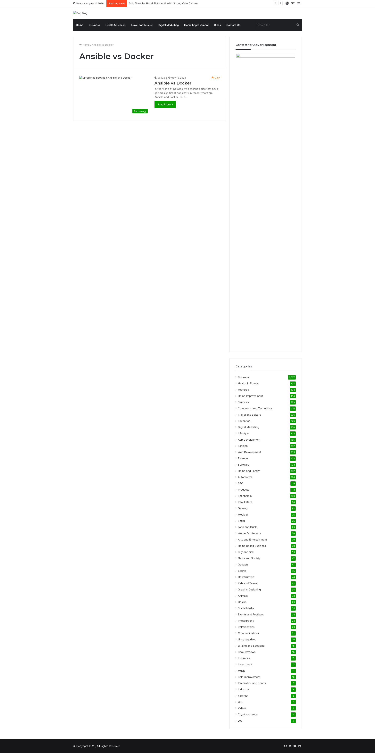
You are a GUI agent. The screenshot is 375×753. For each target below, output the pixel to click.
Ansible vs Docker (172, 83)
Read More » (165, 104)
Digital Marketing (168, 25)
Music (241, 670)
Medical (243, 514)
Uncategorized (247, 639)
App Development (249, 439)
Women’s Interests (249, 533)
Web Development (249, 452)
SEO (240, 483)
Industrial (243, 689)
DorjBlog (162, 77)
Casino (242, 602)
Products (243, 489)
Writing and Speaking (251, 645)
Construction (246, 577)
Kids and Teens (247, 583)
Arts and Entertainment (252, 539)
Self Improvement (249, 676)
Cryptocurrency (248, 714)
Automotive (245, 477)
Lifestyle (243, 433)
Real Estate (245, 502)
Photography (246, 620)
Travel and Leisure (142, 25)
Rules (217, 25)
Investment (245, 664)
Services (243, 402)
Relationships (246, 627)
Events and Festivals (251, 614)
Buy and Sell (246, 552)
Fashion (243, 445)
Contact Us (233, 25)
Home (79, 25)
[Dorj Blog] (80, 13)
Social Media (246, 608)
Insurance (244, 658)
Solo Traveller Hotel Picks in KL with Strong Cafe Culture (163, 3)
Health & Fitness (115, 25)
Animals (243, 595)
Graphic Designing (249, 589)
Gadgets (243, 564)
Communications (248, 633)
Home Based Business (252, 545)
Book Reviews (246, 651)
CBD (241, 701)
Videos (242, 708)
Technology (245, 495)
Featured (243, 389)
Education (244, 420)
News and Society (249, 558)
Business (94, 25)
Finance (243, 458)
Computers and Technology (255, 408)
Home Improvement (196, 25)
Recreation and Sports (252, 683)
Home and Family (249, 470)
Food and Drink (247, 527)
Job (240, 720)
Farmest (243, 695)
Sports (242, 570)
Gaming (242, 508)
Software (243, 464)
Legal (241, 520)
